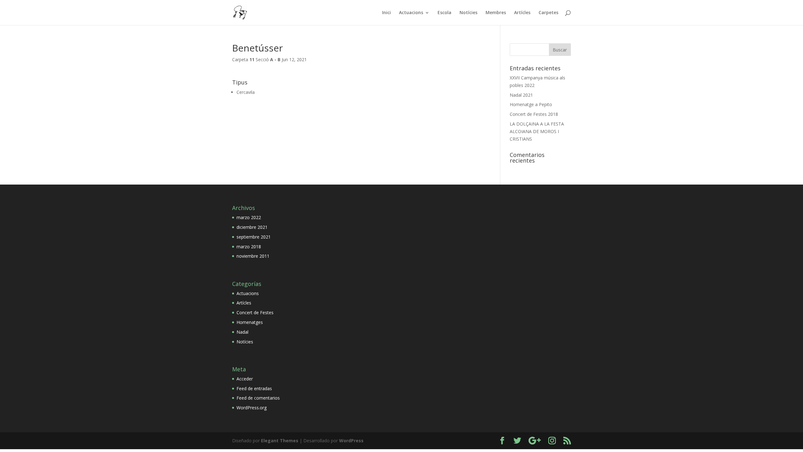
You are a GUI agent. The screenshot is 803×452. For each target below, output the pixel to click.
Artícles (522, 12)
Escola (444, 12)
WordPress (351, 441)
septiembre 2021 (254, 237)
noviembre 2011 (253, 256)
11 (251, 59)
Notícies (468, 12)
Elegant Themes (279, 441)
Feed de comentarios (258, 398)
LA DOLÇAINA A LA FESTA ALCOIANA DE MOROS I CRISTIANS (537, 131)
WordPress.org (252, 408)
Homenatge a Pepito (531, 104)
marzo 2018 (249, 247)
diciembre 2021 (252, 227)
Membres (496, 12)
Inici (386, 12)
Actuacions (411, 12)
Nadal (242, 332)
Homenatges (250, 322)
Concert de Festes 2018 (534, 114)
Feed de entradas (254, 388)
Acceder (245, 379)
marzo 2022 (249, 217)
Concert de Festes (255, 312)
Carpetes (548, 12)
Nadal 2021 (521, 95)
